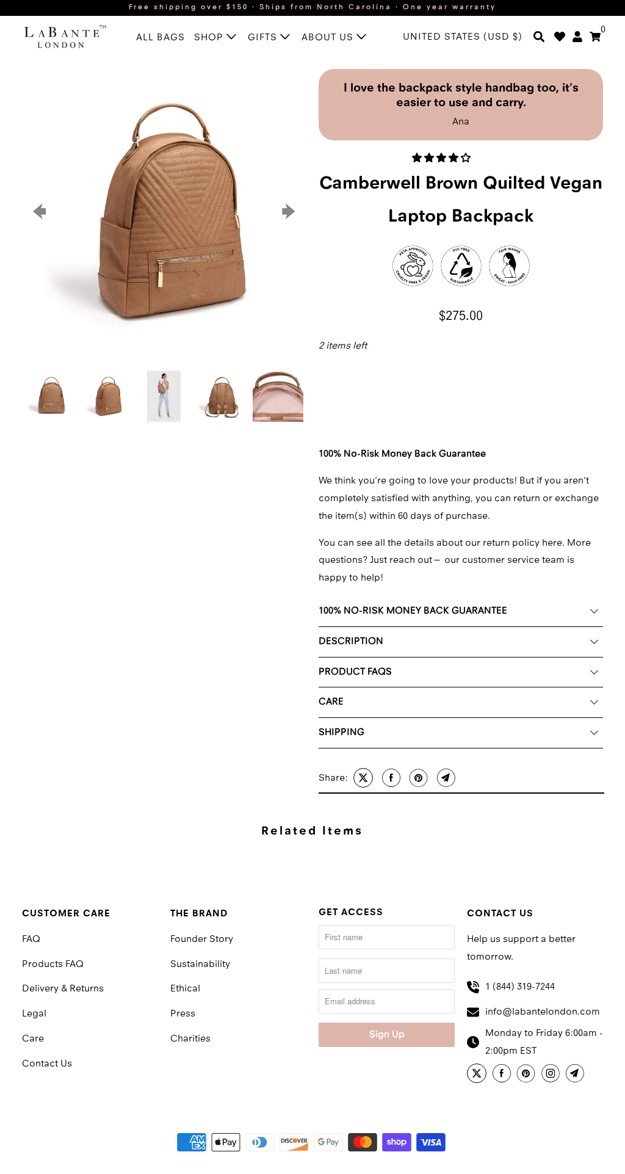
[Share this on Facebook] (389, 778)
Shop (210, 38)
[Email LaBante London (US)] (577, 1075)
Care (33, 1039)
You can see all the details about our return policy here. (442, 543)
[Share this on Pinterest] (417, 778)
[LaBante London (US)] (65, 36)
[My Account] (577, 38)
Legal (34, 1014)
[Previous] (41, 211)
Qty (325, 367)
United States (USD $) (462, 37)
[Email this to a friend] (444, 778)
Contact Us (47, 1064)
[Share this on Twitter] (361, 778)
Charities (190, 1039)
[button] (442, 159)
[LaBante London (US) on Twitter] (478, 1075)
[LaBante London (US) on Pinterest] (528, 1075)
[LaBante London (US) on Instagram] (552, 1075)
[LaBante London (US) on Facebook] (504, 1075)
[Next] (286, 211)
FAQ (31, 939)
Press (182, 1014)
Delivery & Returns (63, 989)
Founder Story (201, 939)
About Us (329, 38)
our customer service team (505, 560)
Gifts (264, 38)
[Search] (539, 38)
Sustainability (200, 964)
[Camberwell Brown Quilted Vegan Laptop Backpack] (164, 211)
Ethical (185, 989)
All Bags (160, 38)
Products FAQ (53, 964)
